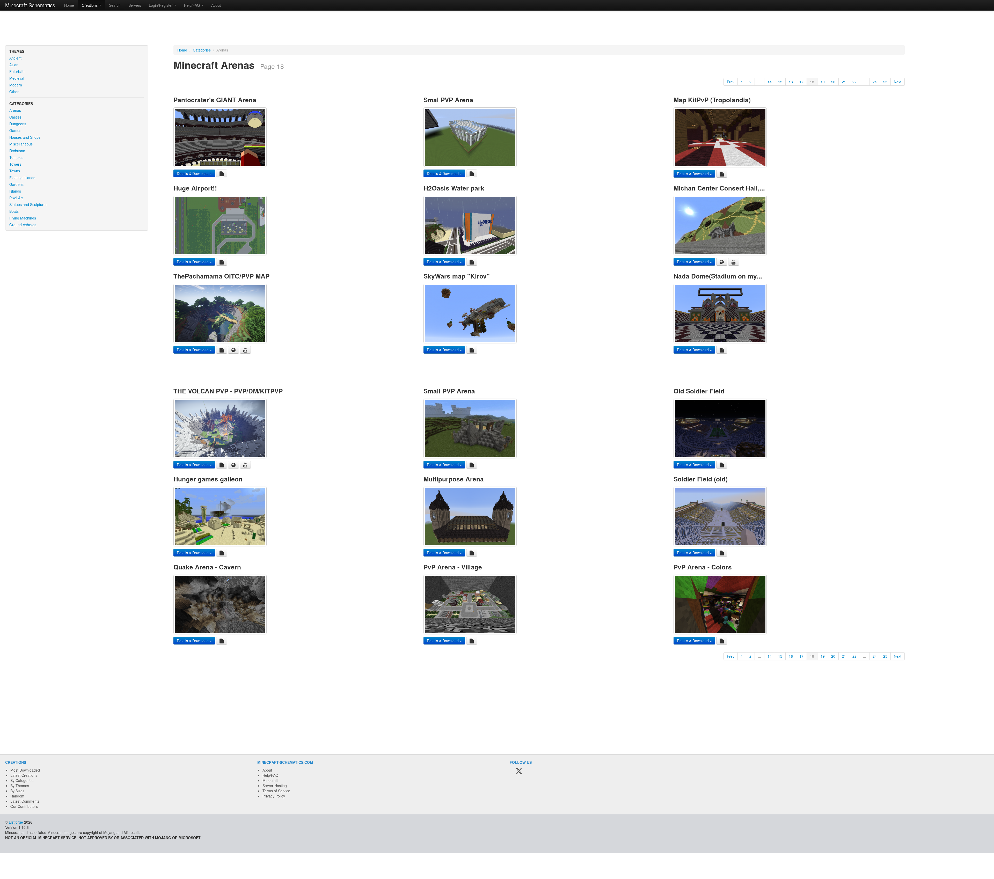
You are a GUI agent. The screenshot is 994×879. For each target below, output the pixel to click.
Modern (15, 84)
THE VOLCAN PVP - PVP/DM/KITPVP (228, 390)
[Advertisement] (497, 28)
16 (791, 81)
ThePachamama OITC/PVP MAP (221, 276)
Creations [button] (90, 5)
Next (897, 81)
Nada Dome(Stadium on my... (718, 276)
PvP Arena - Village (452, 567)
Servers (134, 5)
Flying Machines (22, 218)
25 (885, 81)
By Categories (21, 780)
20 (833, 81)
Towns (14, 170)
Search (115, 5)
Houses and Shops (24, 137)
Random (17, 796)
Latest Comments (24, 801)
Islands (15, 191)
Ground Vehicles (22, 224)
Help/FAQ (270, 775)
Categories (202, 50)
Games (15, 130)
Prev (730, 81)
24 (875, 81)
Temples (16, 157)
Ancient (15, 58)
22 (854, 81)
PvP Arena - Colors (703, 567)
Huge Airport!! (195, 188)
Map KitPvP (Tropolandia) (712, 99)
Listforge (16, 822)
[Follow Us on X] (519, 771)
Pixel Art (16, 197)
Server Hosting (274, 785)
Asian (13, 64)
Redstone (17, 150)
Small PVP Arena (449, 390)
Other (14, 91)
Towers (15, 164)
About (216, 5)
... (759, 81)
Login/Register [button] (161, 5)
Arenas (15, 110)
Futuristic (16, 71)
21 (844, 81)
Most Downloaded (25, 770)
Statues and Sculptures (28, 204)
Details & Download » (194, 173)
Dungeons (17, 123)
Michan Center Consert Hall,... (719, 188)
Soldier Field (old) (701, 479)
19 (823, 81)
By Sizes (17, 790)
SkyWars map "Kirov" (456, 276)
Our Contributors (24, 806)
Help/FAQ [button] (192, 5)
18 (812, 81)
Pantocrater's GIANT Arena (214, 99)
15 (780, 81)
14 (770, 81)
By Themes (19, 785)
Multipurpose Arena (453, 479)
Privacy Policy (273, 796)
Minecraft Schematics (30, 5)
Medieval (16, 78)
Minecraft (270, 780)
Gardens (16, 184)
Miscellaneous (21, 143)
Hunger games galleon (208, 479)
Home (69, 5)
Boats (14, 211)
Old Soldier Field (699, 390)
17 (801, 81)
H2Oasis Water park (453, 188)
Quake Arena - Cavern (207, 567)
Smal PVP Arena (448, 99)
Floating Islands (22, 177)
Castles (15, 117)
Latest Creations (23, 775)
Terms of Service (276, 790)
